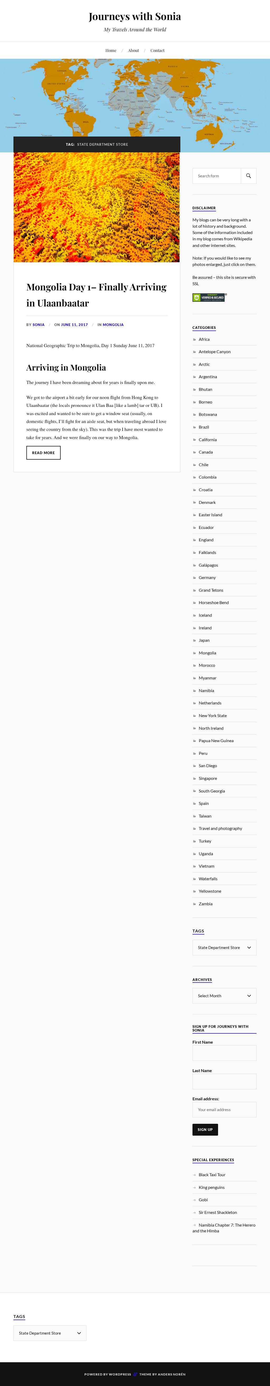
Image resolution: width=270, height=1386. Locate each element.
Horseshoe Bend (214, 602)
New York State (213, 715)
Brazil (204, 426)
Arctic (204, 364)
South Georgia (212, 790)
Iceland (205, 614)
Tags (198, 930)
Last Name (202, 1070)
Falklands (207, 552)
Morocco (207, 665)
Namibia (206, 690)
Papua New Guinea (216, 740)
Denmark (207, 502)
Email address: (205, 1098)
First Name (202, 1041)
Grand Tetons (211, 589)
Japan (204, 640)
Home (111, 50)
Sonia (39, 325)
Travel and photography (220, 828)
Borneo (205, 401)
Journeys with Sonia (135, 16)
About (133, 50)
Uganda (206, 853)
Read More (43, 453)
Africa (204, 339)
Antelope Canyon (215, 351)
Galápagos (208, 564)
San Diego (208, 765)
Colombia (207, 476)
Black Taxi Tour (212, 1174)
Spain (204, 803)
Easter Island (210, 514)
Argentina (208, 376)
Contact (158, 50)
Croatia (206, 489)
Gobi (203, 1199)
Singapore (208, 778)
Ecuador (206, 527)
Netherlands (210, 702)
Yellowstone (210, 890)
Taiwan (205, 815)
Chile (203, 464)
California (208, 439)
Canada (206, 451)
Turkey (205, 840)
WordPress (120, 1374)
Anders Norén (172, 1374)
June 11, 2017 (74, 325)
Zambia (206, 903)
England (206, 539)
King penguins (212, 1187)
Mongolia (113, 325)
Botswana (208, 414)
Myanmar (207, 677)
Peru (203, 753)
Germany (207, 577)
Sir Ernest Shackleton (218, 1212)
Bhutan (205, 389)
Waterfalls (208, 878)
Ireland (205, 627)
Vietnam (206, 865)
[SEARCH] (249, 176)
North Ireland (211, 728)
